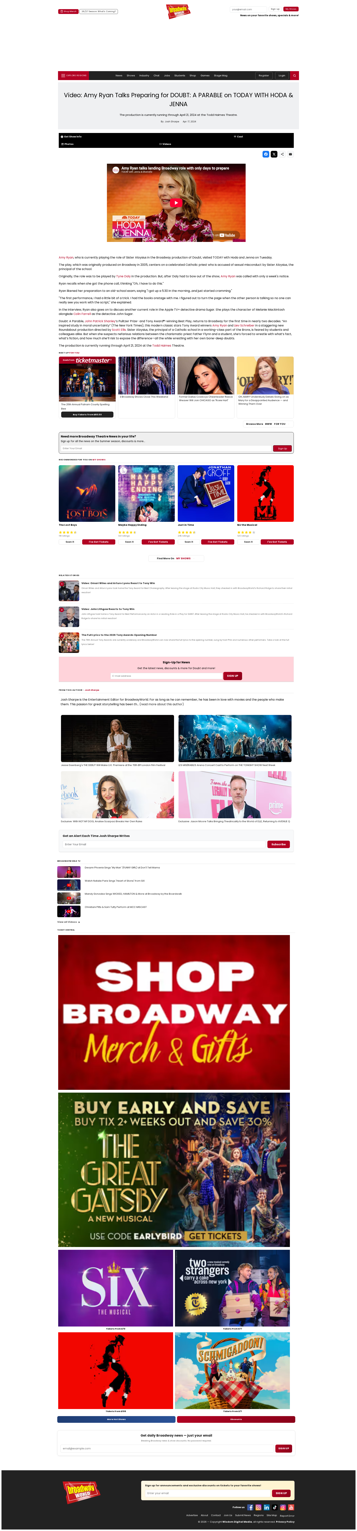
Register (264, 75)
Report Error (287, 1516)
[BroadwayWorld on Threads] (283, 1507)
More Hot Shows (116, 1419)
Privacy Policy (285, 1522)
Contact (216, 1515)
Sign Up (281, 1493)
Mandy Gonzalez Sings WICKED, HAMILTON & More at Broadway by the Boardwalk (133, 894)
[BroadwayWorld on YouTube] (291, 1507)
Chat (157, 75)
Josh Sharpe (92, 689)
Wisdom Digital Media (237, 1522)
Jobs (167, 75)
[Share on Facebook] (266, 154)
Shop (193, 75)
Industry (144, 75)
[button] (294, 75)
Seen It (70, 541)
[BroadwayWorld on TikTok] (274, 1507)
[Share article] (282, 154)
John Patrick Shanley (100, 321)
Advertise (192, 1515)
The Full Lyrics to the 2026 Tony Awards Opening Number (119, 635)
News (119, 75)
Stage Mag (220, 75)
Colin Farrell (82, 314)
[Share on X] (274, 154)
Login (282, 75)
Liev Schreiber (244, 325)
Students (179, 75)
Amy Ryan (66, 257)
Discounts (236, 1419)
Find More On (174, 558)
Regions (259, 1515)
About (204, 1515)
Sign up (283, 1448)
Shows (131, 75)
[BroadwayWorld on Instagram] (258, 1507)
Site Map (272, 1515)
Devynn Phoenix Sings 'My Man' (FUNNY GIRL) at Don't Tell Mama (122, 867)
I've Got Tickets (98, 541)
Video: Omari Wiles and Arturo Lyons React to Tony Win (118, 583)
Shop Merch (70, 11)
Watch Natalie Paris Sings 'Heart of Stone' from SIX (115, 881)
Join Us (228, 1515)
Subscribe (278, 844)
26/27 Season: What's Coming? (99, 11)
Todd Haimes (161, 345)
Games (205, 75)
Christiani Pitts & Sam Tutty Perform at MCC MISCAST (116, 907)
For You (74, 352)
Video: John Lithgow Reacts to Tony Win (107, 609)
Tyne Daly (123, 276)
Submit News (243, 1515)
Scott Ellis (119, 330)
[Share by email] (290, 154)
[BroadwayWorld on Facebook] (250, 1507)
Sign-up (275, 8)
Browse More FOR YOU (265, 424)
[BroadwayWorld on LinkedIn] (266, 1507)
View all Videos (67, 922)
